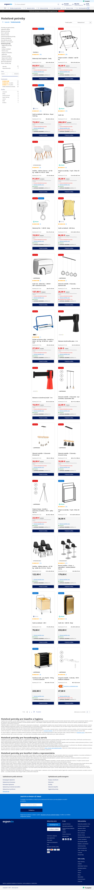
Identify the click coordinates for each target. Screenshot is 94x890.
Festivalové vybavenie (8, 784)
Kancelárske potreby (6, 40)
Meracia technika (5, 31)
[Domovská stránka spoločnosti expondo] (2, 22)
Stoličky (4, 47)
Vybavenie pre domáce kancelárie (11, 787)
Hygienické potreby (7, 45)
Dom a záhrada (5, 33)
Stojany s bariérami (7, 60)
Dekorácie (4, 54)
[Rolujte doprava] (91, 11)
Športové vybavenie (6, 61)
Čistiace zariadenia (6, 38)
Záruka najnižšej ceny (39, 71)
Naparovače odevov (7, 58)
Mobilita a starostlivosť (7, 42)
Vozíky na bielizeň (6, 49)
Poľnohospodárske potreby (8, 36)
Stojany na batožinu (7, 52)
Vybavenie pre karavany (9, 782)
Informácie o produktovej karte (71, 686)
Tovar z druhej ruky (6, 63)
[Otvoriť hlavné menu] (5, 8)
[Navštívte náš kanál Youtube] (63, 839)
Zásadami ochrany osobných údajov (50, 814)
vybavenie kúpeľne (48, 730)
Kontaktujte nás (54, 824)
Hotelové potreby (6, 43)
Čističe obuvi (5, 51)
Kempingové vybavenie (9, 780)
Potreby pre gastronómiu (7, 27)
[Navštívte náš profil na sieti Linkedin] (68, 839)
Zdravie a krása (5, 35)
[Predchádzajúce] (27, 712)
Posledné (38, 712)
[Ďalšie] (34, 712)
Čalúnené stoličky (6, 56)
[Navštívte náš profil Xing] (70, 839)
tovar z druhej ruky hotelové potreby (53, 748)
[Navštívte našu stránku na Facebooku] (66, 839)
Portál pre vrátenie (54, 829)
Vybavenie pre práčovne (9, 789)
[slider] (1, 76)
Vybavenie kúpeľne (53, 787)
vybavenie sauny (81, 732)
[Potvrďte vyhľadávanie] (58, 4)
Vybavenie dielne (5, 29)
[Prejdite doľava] (2, 11)
